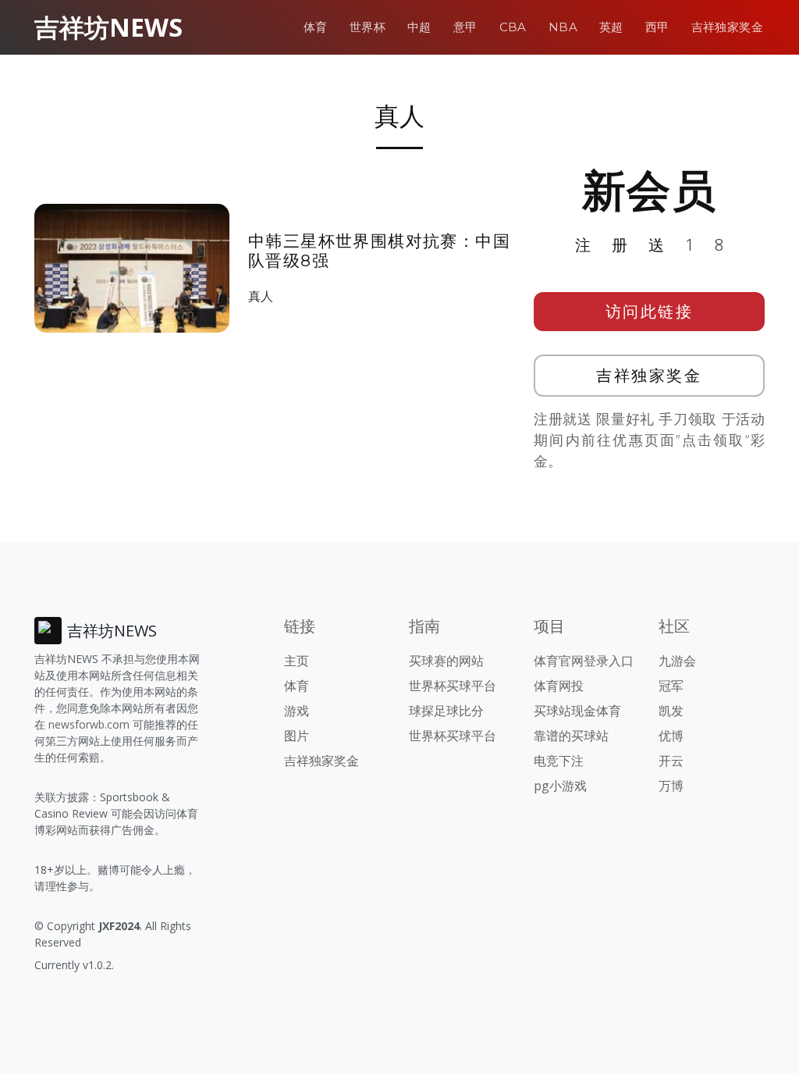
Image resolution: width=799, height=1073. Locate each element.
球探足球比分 (446, 710)
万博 (671, 785)
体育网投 (559, 685)
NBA (563, 27)
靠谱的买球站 (571, 735)
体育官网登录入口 (584, 660)
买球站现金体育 (577, 710)
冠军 (671, 685)
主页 (296, 660)
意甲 (465, 27)
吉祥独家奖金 (727, 27)
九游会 (677, 660)
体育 (316, 27)
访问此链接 (649, 311)
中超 (419, 27)
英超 (611, 27)
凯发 (671, 710)
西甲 (657, 27)
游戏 (296, 710)
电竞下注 (559, 760)
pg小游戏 (560, 785)
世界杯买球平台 (452, 685)
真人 (260, 296)
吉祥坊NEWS (108, 27)
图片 (296, 735)
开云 (671, 760)
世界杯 (367, 27)
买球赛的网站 (446, 660)
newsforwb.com (89, 724)
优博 (671, 735)
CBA (513, 27)
